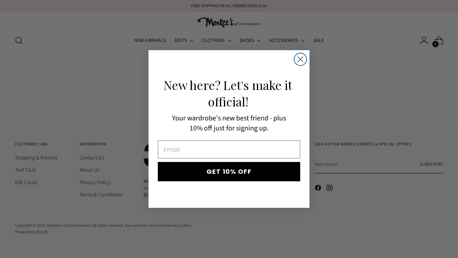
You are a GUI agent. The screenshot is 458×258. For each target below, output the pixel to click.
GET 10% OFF (229, 171)
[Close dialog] (300, 59)
